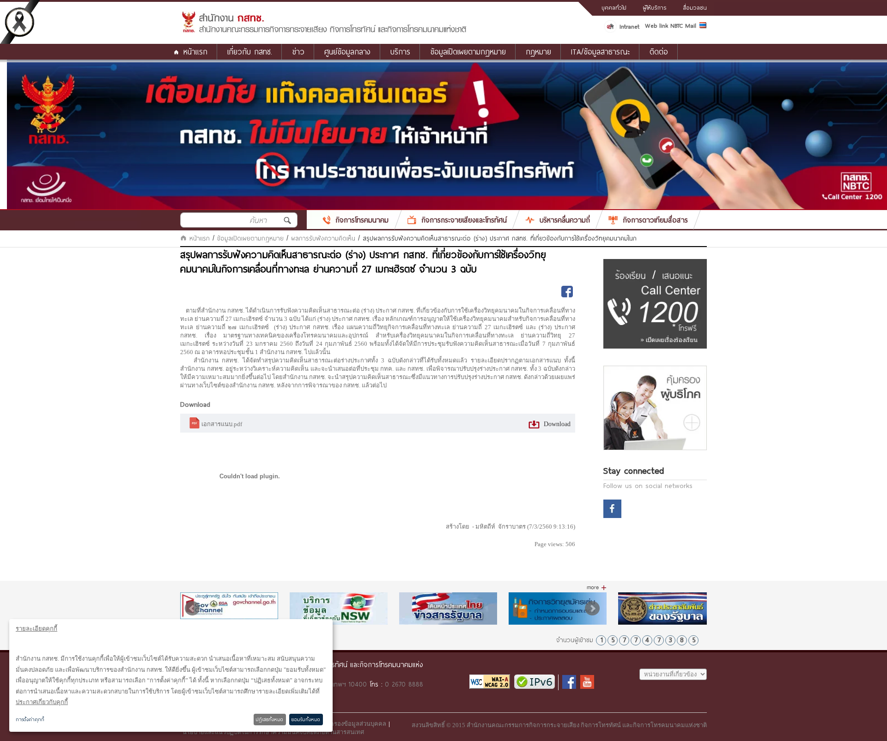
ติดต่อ (659, 51)
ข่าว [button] (298, 51)
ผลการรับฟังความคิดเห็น (323, 238)
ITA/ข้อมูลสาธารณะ (600, 51)
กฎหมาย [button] (538, 51)
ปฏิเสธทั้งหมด (269, 719)
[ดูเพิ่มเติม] (597, 587)
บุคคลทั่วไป (613, 7)
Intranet (629, 26)
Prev (192, 608)
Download (556, 424)
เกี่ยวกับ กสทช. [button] (249, 51)
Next (592, 608)
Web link (656, 25)
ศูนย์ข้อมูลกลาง (347, 51)
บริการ (400, 51)
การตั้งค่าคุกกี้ (30, 719)
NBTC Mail (683, 25)
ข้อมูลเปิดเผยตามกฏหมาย (250, 238)
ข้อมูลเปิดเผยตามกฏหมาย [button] (468, 51)
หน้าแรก (195, 51)
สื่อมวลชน (695, 7)
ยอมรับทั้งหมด (306, 719)
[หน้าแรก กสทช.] (323, 31)
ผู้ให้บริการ (655, 7)
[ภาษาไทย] (703, 27)
